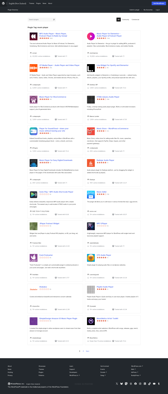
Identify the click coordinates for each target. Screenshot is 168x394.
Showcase (42, 366)
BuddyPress (136, 375)
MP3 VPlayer (102, 223)
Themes (41, 369)
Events (102, 369)
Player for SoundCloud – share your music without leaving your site (54, 129)
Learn (71, 366)
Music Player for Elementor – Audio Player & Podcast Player (109, 35)
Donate (103, 372)
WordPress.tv (75, 375)
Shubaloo (43, 287)
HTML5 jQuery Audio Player (108, 97)
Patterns (41, 375)
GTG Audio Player (104, 255)
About (10, 366)
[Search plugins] (54, 20)
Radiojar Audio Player (105, 160)
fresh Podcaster (46, 255)
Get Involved (104, 366)
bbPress (134, 372)
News (9, 369)
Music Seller (102, 192)
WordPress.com (137, 366)
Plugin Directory (13, 10)
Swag (103, 375)
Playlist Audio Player (105, 287)
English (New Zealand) (33, 384)
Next (87, 351)
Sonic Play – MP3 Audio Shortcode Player (56, 192)
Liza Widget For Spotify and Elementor (113, 65)
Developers (73, 372)
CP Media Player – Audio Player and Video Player (59, 65)
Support (72, 369)
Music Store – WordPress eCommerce (112, 128)
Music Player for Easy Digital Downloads (55, 160)
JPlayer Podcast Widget (49, 223)
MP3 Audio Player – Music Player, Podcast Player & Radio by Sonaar (53, 35)
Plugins (41, 372)
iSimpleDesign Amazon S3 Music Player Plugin (58, 318)
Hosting (10, 372)
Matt (133, 369)
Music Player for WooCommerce (52, 97)
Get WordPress (159, 3)
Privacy (10, 375)
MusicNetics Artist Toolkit (107, 318)
